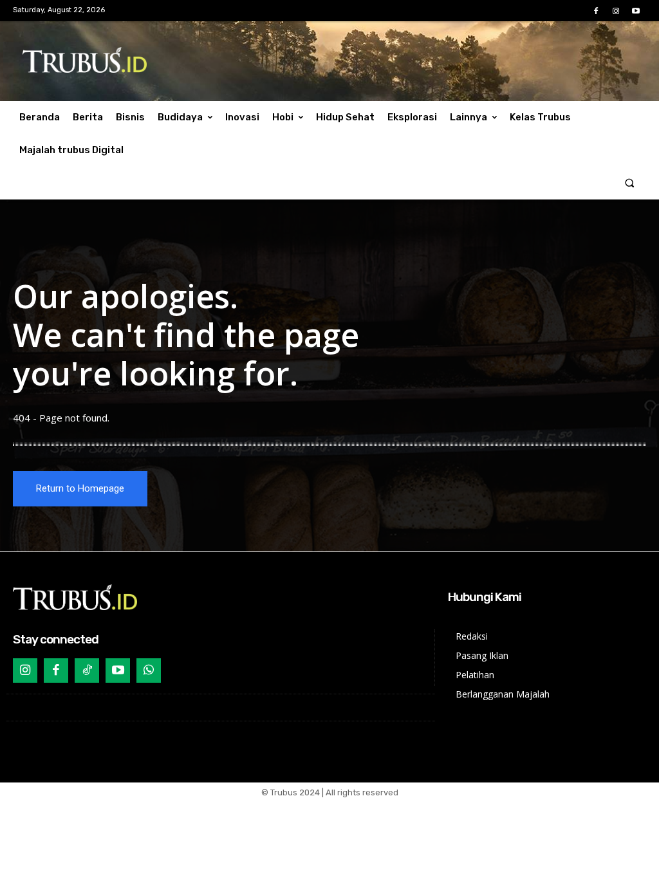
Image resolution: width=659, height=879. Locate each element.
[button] (629, 183)
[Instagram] (616, 11)
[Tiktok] (87, 670)
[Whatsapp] (148, 670)
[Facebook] (596, 11)
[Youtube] (636, 11)
